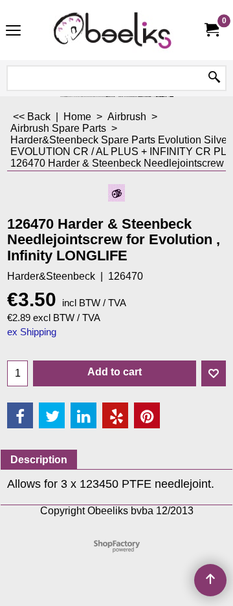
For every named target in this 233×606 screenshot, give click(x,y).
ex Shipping (31, 332)
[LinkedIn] (83, 415)
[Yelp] (115, 415)
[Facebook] (20, 415)
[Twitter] (52, 415)
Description (38, 459)
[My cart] (211, 30)
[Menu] (13, 31)
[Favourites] (213, 373)
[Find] (214, 78)
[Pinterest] (147, 415)
